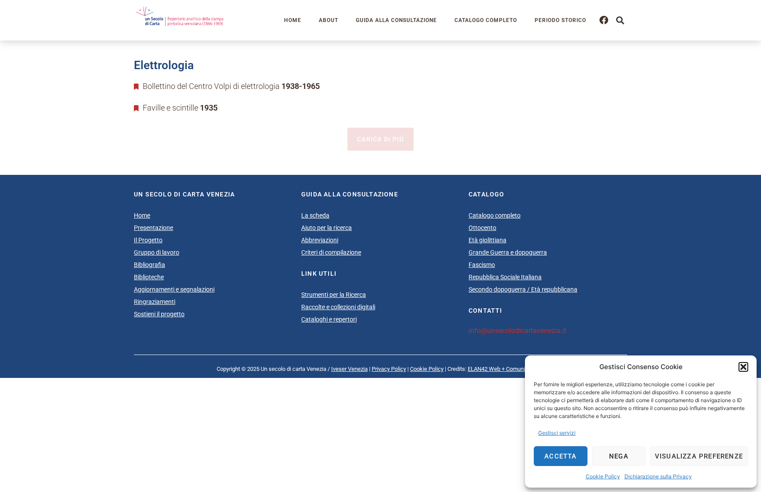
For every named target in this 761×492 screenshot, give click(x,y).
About (328, 20)
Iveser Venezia (349, 369)
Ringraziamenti (154, 301)
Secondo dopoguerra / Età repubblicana (523, 289)
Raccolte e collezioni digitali (338, 307)
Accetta (560, 456)
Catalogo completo (485, 20)
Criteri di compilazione (331, 252)
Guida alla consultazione (396, 20)
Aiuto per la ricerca (326, 227)
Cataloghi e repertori (329, 319)
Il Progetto (148, 240)
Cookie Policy (603, 476)
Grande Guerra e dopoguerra (508, 252)
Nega (618, 456)
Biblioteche (149, 277)
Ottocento (482, 227)
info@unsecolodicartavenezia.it (517, 330)
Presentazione (153, 227)
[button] (743, 367)
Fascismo (482, 264)
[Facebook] (604, 20)
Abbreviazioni (319, 240)
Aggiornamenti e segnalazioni (174, 289)
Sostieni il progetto (159, 314)
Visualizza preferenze (699, 456)
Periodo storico (560, 20)
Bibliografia (149, 264)
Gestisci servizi (557, 432)
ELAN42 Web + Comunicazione (506, 369)
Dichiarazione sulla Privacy (658, 476)
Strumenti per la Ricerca (333, 294)
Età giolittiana (487, 240)
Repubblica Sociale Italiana (505, 277)
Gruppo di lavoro (156, 252)
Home (292, 20)
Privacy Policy (389, 369)
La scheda (315, 215)
